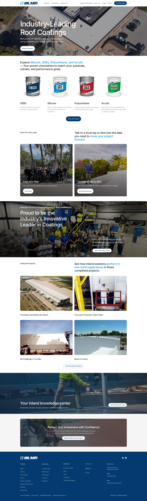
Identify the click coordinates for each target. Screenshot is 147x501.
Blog (65, 471)
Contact (104, 3)
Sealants (22, 487)
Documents (55, 3)
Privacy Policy (34, 495)
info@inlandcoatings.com (114, 483)
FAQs (65, 474)
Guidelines (45, 481)
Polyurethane (24, 475)
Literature (44, 478)
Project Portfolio (68, 468)
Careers (87, 472)
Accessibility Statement (45, 495)
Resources (64, 3)
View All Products (73, 119)
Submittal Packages (69, 480)
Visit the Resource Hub (117, 405)
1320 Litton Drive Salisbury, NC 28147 (113, 468)
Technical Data (46, 468)
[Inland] (29, 3)
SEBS (21, 468)
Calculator (67, 477)
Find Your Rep (120, 3)
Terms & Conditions (24, 495)
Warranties (88, 464)
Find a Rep (28, 191)
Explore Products (27, 48)
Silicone (22, 472)
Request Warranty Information (73, 438)
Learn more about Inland (102, 250)
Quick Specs (45, 475)
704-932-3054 (111, 476)
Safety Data (45, 472)
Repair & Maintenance (26, 484)
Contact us (110, 464)
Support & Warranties (86, 3)
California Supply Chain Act (59, 495)
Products (46, 3)
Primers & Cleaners (25, 481)
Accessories (23, 490)
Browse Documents (85, 191)
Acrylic (22, 478)
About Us (97, 3)
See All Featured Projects (73, 366)
